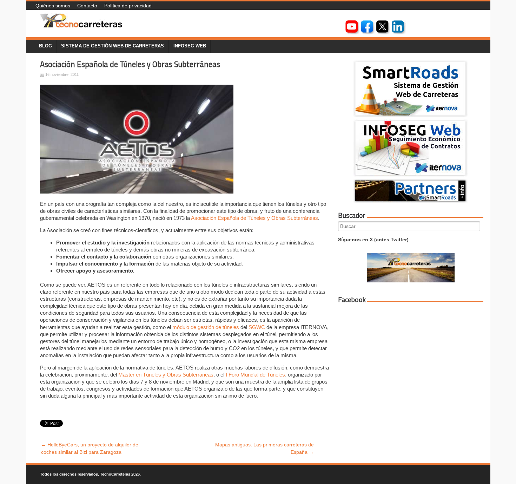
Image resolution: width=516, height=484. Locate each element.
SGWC (257, 327)
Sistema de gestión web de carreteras (112, 46)
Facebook (352, 299)
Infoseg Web (189, 46)
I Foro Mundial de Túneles (255, 375)
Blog (45, 46)
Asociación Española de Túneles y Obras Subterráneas (130, 64)
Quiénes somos (52, 5)
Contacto (87, 5)
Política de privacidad (128, 5)
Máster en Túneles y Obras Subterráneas (165, 375)
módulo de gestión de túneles (205, 327)
